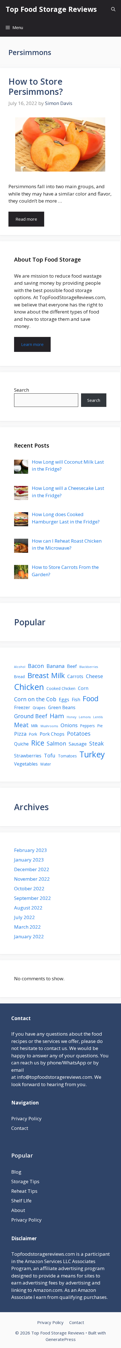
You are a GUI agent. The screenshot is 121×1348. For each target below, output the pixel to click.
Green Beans (61, 707)
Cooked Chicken (60, 688)
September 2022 (32, 898)
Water (45, 764)
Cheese (94, 676)
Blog (16, 1172)
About (18, 1210)
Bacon (36, 666)
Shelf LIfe (21, 1200)
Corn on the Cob (35, 699)
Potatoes (79, 733)
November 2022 (32, 879)
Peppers (87, 725)
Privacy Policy (26, 1118)
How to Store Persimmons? (35, 86)
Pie (100, 725)
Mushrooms (49, 726)
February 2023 (30, 850)
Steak (96, 743)
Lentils (98, 717)
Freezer (22, 707)
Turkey (92, 754)
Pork (33, 734)
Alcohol (19, 667)
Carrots (75, 676)
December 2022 (31, 869)
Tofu (49, 755)
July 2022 (24, 917)
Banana (55, 666)
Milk (34, 725)
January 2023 (29, 859)
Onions (69, 725)
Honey (71, 717)
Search (21, 390)
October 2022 (29, 888)
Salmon (56, 743)
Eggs (64, 699)
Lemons (85, 717)
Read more (26, 219)
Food (90, 698)
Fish (76, 699)
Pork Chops (52, 734)
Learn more (32, 344)
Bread (19, 676)
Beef (72, 666)
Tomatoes (67, 756)
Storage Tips (25, 1181)
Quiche (21, 744)
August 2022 (28, 907)
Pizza (20, 733)
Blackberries (88, 667)
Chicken (29, 686)
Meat (21, 725)
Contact (19, 1128)
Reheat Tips (24, 1191)
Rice (37, 743)
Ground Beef (30, 716)
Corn (83, 688)
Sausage (78, 744)
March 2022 (27, 927)
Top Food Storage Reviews (51, 9)
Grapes (39, 707)
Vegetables (26, 764)
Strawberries (27, 756)
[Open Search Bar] (113, 9)
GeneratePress (61, 1339)
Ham (57, 715)
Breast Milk (46, 675)
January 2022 (29, 936)
